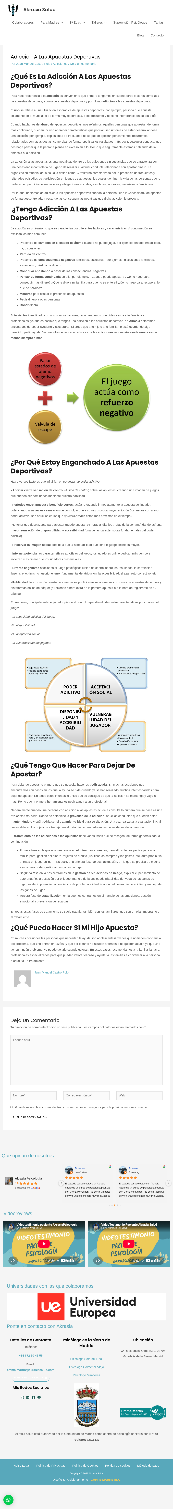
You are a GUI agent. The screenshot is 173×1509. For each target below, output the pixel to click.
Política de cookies (117, 1465)
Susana (80, 1168)
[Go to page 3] (115, 1205)
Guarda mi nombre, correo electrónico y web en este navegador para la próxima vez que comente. (81, 1107)
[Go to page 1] (109, 1205)
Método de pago (148, 1465)
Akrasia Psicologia (28, 1178)
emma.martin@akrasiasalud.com (30, 1370)
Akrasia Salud (39, 9)
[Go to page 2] (112, 1205)
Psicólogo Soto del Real (86, 1359)
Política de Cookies (85, 1465)
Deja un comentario (83, 63)
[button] (83, 1317)
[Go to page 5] (120, 1205)
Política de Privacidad (51, 1465)
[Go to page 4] (117, 1205)
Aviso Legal (22, 1465)
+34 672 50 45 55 (31, 1355)
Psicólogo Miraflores (86, 1375)
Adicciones (60, 63)
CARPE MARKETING (106, 1479)
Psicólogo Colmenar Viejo (86, 1367)
